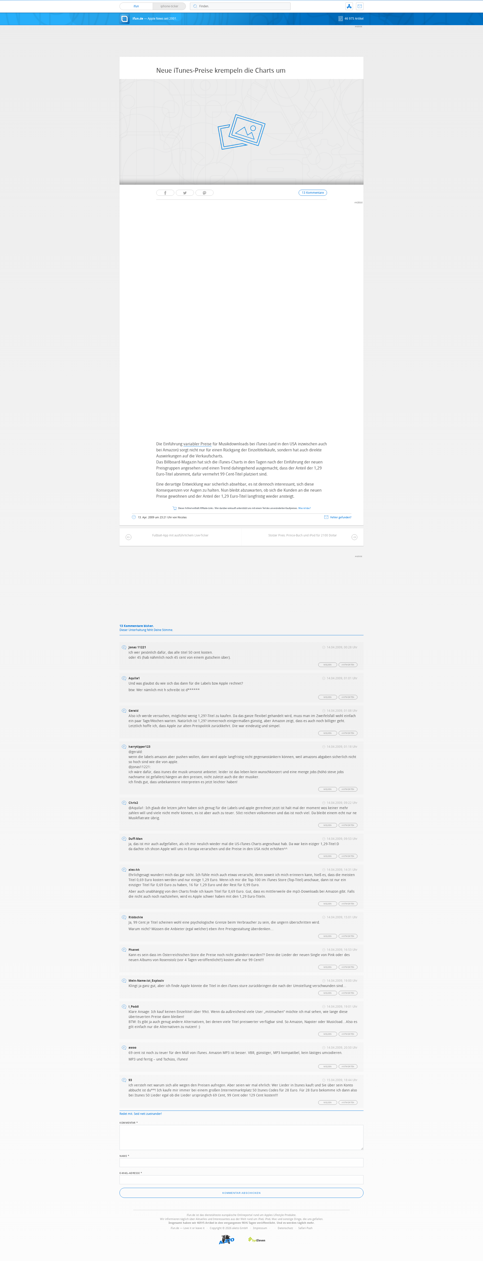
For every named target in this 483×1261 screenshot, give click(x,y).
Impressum (260, 1228)
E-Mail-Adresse (130, 1173)
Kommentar (128, 1122)
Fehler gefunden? (340, 517)
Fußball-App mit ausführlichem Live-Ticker (180, 535)
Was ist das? (304, 508)
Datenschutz (285, 1228)
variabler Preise (197, 444)
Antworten (348, 665)
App (349, 6)
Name (124, 1156)
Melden (328, 665)
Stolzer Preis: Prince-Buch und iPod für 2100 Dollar (302, 535)
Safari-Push (305, 1228)
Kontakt (359, 6)
